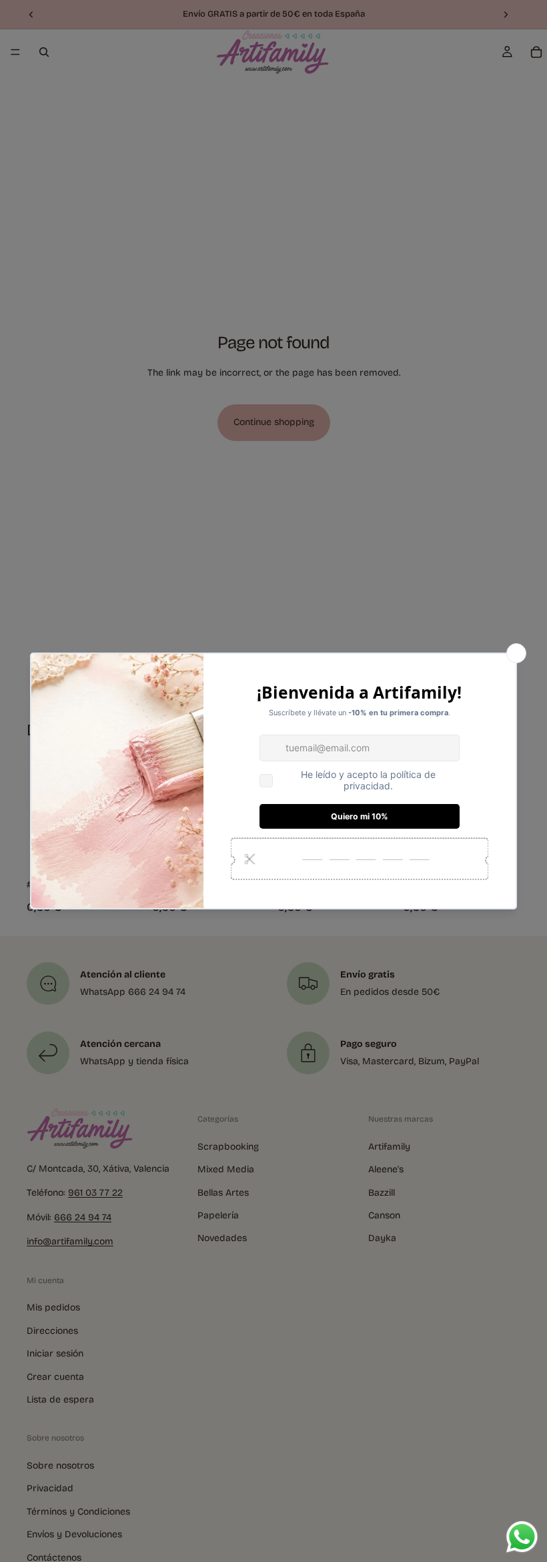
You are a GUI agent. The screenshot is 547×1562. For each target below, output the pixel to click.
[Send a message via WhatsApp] (522, 1537)
